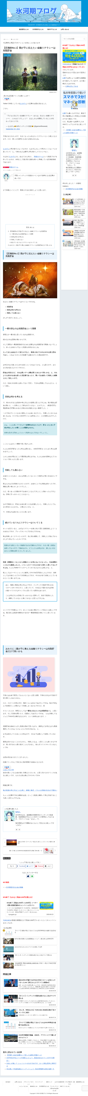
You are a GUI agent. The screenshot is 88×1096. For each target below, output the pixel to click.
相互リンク (49, 1082)
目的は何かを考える (17, 237)
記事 (64, 78)
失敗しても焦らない (17, 239)
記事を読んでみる (72, 86)
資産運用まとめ (80, 1082)
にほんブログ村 (8, 770)
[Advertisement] (30, 208)
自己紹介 (8, 1082)
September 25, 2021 (13, 129)
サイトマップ (39, 1082)
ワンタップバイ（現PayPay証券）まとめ (54, 1088)
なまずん (23, 103)
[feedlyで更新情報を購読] (19, 829)
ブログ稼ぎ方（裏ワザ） (70, 1083)
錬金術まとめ (33, 1086)
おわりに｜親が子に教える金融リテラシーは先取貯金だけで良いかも (30, 245)
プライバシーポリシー (28, 1083)
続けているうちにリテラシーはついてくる (24, 242)
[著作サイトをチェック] (16, 829)
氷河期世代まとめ (44, 1086)
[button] (48, 866)
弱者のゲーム (38, 156)
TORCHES (7, 920)
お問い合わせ (18, 1082)
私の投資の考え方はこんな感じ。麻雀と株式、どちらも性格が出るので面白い (30, 790)
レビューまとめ (23, 1086)
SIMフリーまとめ (64, 1086)
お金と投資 (7, 858)
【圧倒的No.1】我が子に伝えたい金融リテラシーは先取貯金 (28, 231)
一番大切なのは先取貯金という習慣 (22, 234)
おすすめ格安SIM (59, 1082)
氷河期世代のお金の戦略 (14, 887)
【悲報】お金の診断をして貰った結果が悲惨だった (24, 1055)
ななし (18, 812)
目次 (27, 227)
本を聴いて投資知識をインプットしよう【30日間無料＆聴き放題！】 (30, 1069)
